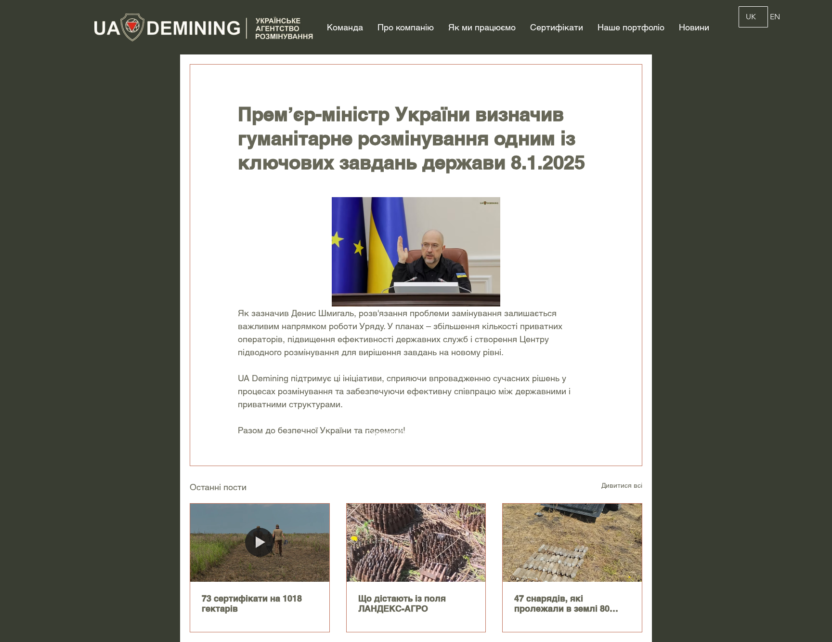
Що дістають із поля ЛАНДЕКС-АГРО (402, 603)
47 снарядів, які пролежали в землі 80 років (562, 603)
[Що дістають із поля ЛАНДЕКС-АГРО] (416, 543)
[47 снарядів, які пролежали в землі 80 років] (572, 543)
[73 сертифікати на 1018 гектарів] (259, 543)
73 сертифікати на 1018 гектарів (252, 603)
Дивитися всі (621, 485)
